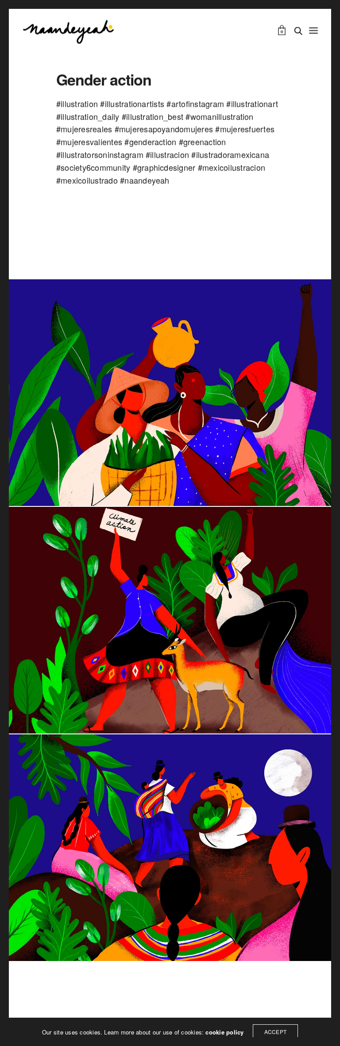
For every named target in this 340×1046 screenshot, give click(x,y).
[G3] (170, 620)
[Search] (298, 31)
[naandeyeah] (68, 31)
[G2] (170, 392)
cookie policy (224, 1032)
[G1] (170, 847)
